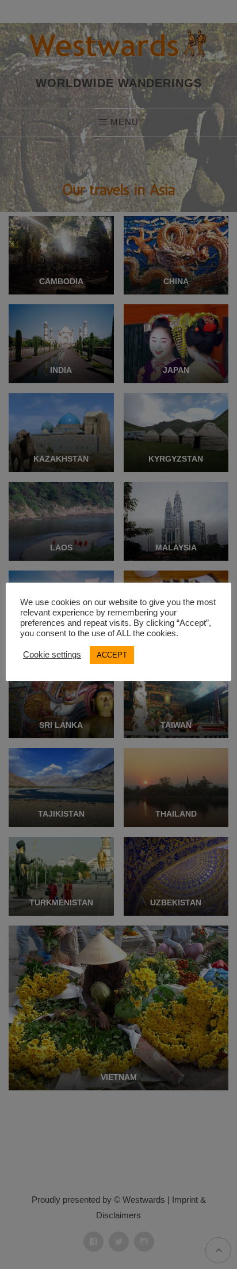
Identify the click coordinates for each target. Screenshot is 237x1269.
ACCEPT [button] (112, 655)
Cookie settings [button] (52, 654)
